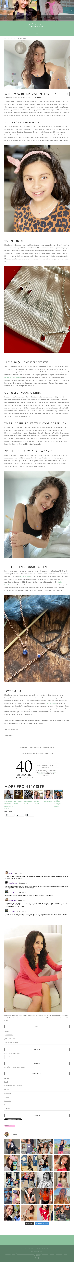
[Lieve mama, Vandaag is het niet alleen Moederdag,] (45, 1180)
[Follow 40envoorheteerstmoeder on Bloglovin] (9, 1126)
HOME (7, 1031)
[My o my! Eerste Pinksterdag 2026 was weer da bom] (62, 1163)
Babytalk (6, 1078)
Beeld (6, 1082)
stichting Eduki (51, 703)
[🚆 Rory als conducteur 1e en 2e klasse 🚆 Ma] (12, 1146)
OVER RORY (9, 1035)
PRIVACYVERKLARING (12, 1042)
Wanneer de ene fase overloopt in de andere (18, 801)
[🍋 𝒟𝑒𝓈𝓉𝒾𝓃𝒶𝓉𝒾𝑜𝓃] (12, 1163)
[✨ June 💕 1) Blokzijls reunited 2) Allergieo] (45, 1146)
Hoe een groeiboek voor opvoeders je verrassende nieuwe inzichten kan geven (8, 804)
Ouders (6, 1097)
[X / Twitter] (38, 1258)
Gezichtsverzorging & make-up (13, 1085)
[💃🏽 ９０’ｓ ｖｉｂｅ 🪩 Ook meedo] (45, 1213)
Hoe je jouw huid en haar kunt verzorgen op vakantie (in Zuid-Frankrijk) (58, 803)
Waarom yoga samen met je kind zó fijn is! (28, 801)
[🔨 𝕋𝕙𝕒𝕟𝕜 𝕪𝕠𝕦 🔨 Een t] (29, 1213)
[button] (37, 33)
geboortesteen (24, 576)
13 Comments (38, 97)
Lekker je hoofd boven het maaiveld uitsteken (38, 802)
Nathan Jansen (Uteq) (45, 1248)
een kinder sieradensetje (12, 377)
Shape (6, 1104)
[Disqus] (37, 843)
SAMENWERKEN (10, 1038)
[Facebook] (35, 1258)
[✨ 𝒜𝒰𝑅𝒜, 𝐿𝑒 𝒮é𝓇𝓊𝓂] (62, 1180)
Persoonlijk (7, 1101)
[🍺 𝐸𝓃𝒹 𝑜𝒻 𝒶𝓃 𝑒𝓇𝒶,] (12, 1180)
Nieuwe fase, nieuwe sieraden (48, 800)
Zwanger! (7, 1108)
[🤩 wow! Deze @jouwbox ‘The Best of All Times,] (29, 1146)
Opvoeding (13, 97)
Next (70, 10)
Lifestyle (8, 97)
